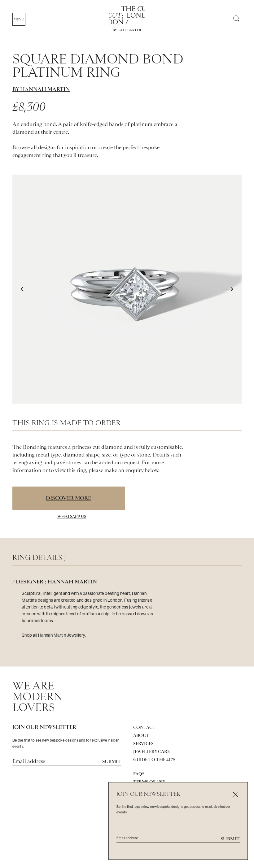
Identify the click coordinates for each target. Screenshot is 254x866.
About (141, 735)
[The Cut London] (127, 15)
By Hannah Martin (41, 89)
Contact (144, 727)
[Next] (229, 289)
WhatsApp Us (71, 516)
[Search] (236, 18)
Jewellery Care (151, 751)
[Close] (235, 794)
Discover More (68, 498)
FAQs (139, 773)
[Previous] (25, 289)
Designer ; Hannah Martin (56, 581)
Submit (111, 761)
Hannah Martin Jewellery (61, 635)
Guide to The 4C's (154, 759)
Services (143, 743)
